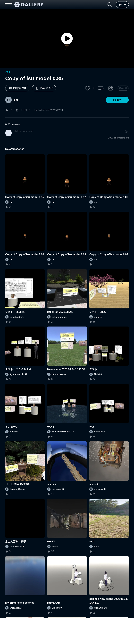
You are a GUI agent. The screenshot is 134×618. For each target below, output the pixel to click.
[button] (110, 4)
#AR (7, 72)
